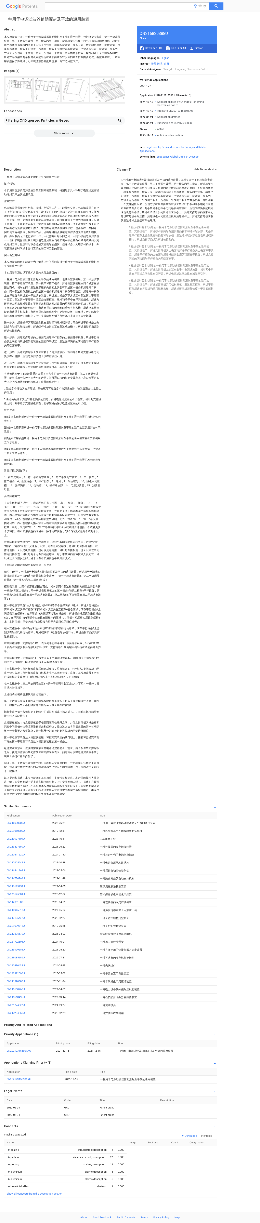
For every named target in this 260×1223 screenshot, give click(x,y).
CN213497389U (16, 846)
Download (190, 1135)
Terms (144, 1217)
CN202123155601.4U (19, 1050)
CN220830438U (16, 965)
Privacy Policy (161, 1217)
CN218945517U (16, 910)
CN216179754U (16, 886)
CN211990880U (16, 981)
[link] (13, 1149)
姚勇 (166, 63)
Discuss (193, 156)
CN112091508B (16, 902)
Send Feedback (102, 1217)
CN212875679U (16, 933)
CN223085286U (16, 957)
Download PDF (153, 48)
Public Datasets (126, 1217)
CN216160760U (16, 989)
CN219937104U (16, 838)
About (84, 1217)
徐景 (153, 63)
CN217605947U (16, 862)
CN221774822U (16, 1005)
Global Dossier (179, 156)
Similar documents (173, 147)
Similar (198, 48)
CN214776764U (16, 878)
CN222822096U (16, 973)
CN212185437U (16, 917)
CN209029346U (16, 925)
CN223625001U (16, 894)
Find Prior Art (178, 48)
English (165, 57)
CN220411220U (16, 854)
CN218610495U (16, 997)
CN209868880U (16, 830)
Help (177, 1217)
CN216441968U (16, 870)
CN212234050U (16, 1012)
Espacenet (163, 156)
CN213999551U (16, 949)
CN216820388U (16, 822)
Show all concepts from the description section (34, 1193)
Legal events (153, 147)
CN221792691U (16, 941)
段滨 (159, 63)
